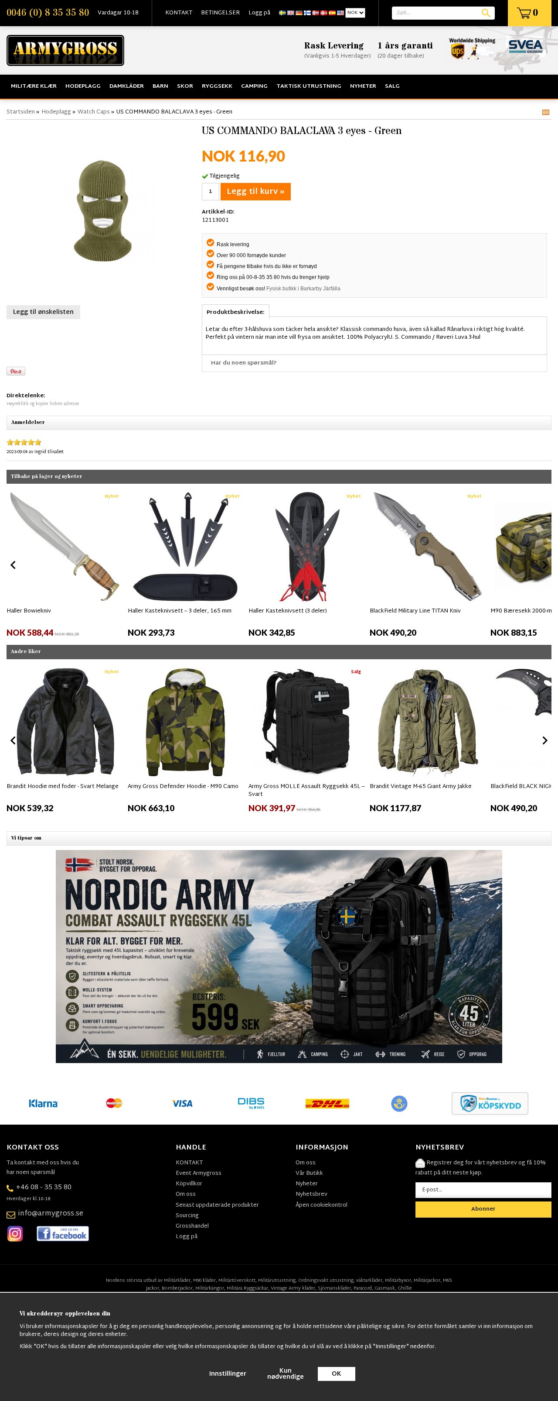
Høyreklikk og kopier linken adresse (43, 404)
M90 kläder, (205, 1280)
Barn (160, 86)
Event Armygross (198, 1173)
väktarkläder (369, 1280)
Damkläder (126, 86)
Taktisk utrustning (308, 86)
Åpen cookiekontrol (321, 1205)
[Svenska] (282, 13)
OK (336, 1374)
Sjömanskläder (334, 1288)
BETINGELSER (220, 13)
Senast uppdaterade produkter (217, 1205)
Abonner (483, 1209)
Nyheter (363, 86)
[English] (290, 13)
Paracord (363, 1288)
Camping (254, 86)
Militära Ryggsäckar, (248, 1288)
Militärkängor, (210, 1288)
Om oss (186, 1194)
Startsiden (21, 112)
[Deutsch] (299, 13)
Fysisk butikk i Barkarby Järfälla (303, 289)
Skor (185, 86)
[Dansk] (323, 13)
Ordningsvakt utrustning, (326, 1280)
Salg (392, 86)
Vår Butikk (309, 1173)
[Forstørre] (102, 211)
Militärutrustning (277, 1280)
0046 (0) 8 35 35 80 (48, 13)
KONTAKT (178, 13)
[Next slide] (544, 565)
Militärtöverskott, (237, 1280)
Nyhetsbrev (311, 1194)
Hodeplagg (83, 86)
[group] (65, 563)
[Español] (332, 13)
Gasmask (384, 1288)
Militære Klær (34, 86)
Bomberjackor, (178, 1288)
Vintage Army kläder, (293, 1288)
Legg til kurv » (256, 192)
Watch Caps (94, 112)
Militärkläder (177, 1280)
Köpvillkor (189, 1184)
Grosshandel (192, 1226)
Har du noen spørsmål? (244, 363)
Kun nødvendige (285, 1374)
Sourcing (187, 1216)
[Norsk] (315, 13)
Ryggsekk (217, 86)
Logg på (259, 13)
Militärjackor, (428, 1280)
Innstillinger (227, 1374)
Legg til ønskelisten (43, 312)
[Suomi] (307, 13)
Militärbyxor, (398, 1280)
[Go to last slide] (13, 565)
